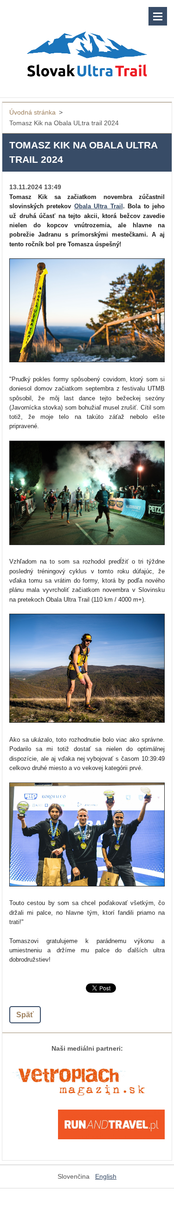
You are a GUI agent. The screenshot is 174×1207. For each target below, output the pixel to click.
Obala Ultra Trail (98, 206)
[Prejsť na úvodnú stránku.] (87, 43)
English (105, 1176)
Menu (157, 16)
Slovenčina (74, 1176)
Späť (25, 1015)
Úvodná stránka (32, 112)
